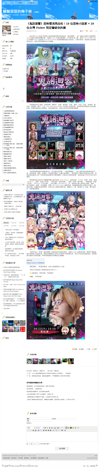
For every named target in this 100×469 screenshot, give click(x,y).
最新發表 (6, 223)
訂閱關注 (15, 32)
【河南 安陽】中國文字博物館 (11, 212)
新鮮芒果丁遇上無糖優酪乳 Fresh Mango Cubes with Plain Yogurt (12, 295)
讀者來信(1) (7, 163)
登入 (84, 466)
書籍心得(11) (7, 165)
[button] (31, 428)
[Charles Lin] (47, 361)
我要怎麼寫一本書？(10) (10, 113)
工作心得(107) (8, 118)
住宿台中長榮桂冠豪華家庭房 (11, 267)
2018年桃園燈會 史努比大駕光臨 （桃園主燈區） (13, 202)
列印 (95, 349)
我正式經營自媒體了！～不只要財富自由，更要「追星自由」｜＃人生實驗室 (14, 300)
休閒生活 (35, 371)
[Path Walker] (65, 361)
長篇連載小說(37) (9, 120)
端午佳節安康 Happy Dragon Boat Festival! (12, 280)
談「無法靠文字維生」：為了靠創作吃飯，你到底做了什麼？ (14, 254)
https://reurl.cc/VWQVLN (36, 263)
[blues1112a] (35, 361)
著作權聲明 (33, 458)
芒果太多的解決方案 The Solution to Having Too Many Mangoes (13, 290)
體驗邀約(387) (8, 154)
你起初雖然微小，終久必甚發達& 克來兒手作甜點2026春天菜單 (14, 304)
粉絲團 (6, 466)
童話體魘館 (69, 171)
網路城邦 (92, 466)
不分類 (6, 71)
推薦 (82, 349)
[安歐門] (71, 361)
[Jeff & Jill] (53, 361)
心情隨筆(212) (8, 139)
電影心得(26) (7, 156)
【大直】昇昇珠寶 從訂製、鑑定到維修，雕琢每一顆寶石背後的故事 (14, 244)
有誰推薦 (33, 354)
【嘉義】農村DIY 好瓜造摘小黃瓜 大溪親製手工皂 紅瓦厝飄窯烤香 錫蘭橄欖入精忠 (14, 196)
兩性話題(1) (7, 136)
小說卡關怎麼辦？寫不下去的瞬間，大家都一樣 (40, 394)
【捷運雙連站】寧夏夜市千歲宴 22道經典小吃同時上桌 (42, 397)
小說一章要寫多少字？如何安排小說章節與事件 (14, 238)
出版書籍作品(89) (9, 122)
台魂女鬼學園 (64, 173)
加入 (88, 466)
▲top (95, 455)
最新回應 (13, 223)
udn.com (95, 458)
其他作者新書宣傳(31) (10, 168)
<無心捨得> (6, 308)
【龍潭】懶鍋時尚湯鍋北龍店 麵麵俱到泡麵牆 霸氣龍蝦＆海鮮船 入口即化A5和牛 (51, 399)
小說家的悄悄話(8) (9, 111)
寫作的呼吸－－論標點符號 (34, 389)
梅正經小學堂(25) (9, 132)
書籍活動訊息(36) (9, 125)
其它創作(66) (7, 129)
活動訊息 (56, 371)
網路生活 (42, 371)
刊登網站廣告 (6, 458)
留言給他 (15, 34)
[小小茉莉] (59, 361)
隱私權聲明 (41, 458)
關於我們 (14, 458)
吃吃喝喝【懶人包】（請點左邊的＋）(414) (13, 144)
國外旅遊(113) (8, 151)
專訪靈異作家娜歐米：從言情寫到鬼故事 (38, 391)
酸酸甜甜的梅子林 (17, 11)
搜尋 (23, 100)
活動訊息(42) (7, 170)
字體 (28, 427)
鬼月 (37, 41)
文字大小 (38, 427)
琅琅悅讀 (38, 276)
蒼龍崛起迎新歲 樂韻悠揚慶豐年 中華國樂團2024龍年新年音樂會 (51, 376)
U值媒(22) (6, 115)
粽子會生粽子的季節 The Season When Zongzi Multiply (12, 271)
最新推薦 (21, 223)
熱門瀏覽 (6, 225)
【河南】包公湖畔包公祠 (10, 209)
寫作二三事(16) (8, 161)
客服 (47, 458)
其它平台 (6, 69)
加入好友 (15, 26)
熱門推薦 (21, 225)
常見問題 (20, 458)
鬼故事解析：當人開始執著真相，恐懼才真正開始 (40, 386)
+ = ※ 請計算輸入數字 (39, 443)
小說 (49, 36)
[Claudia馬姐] (41, 361)
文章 (8, 3)
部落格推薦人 (10, 317)
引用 (88, 349)
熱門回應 (13, 225)
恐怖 (45, 36)
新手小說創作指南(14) (10, 172)
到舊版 (37, 12)
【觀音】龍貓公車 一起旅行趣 (12, 206)
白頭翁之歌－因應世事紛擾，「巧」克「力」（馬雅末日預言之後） (14, 276)
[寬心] (29, 361)
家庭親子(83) (7, 134)
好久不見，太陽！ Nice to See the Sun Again (14, 285)
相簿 (20, 3)
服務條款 (26, 458)
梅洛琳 (4, 35)
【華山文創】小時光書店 (12, 229)
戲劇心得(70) (7, 158)
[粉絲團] (3, 465)
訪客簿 (32, 3)
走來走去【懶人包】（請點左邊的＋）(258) (13, 148)
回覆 (75, 349)
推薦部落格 (16, 29)
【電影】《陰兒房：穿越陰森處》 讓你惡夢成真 (14, 233)
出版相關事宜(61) (9, 127)
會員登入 (29, 423)
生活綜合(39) (7, 141)
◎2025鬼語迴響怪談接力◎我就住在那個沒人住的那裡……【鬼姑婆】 (51, 373)
